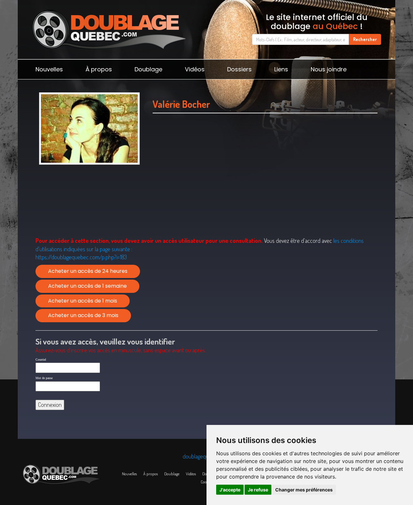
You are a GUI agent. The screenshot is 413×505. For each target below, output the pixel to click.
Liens (281, 69)
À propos (99, 69)
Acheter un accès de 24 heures (87, 271)
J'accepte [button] (229, 489)
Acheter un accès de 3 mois (83, 315)
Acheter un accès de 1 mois (82, 300)
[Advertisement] (265, 174)
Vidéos (195, 69)
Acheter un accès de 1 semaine (87, 286)
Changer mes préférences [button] (304, 489)
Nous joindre (329, 69)
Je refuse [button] (258, 489)
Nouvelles (49, 69)
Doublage (148, 69)
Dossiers (239, 69)
